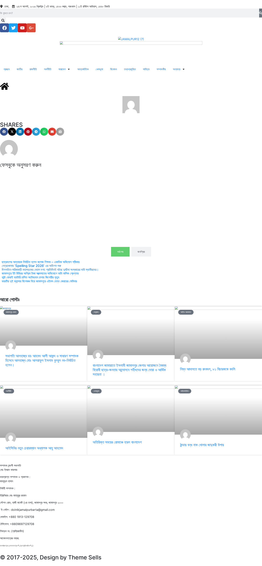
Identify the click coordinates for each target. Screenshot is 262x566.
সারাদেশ (62, 69)
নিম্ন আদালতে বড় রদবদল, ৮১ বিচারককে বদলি (207, 369)
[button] (3, 20)
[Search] (260, 13)
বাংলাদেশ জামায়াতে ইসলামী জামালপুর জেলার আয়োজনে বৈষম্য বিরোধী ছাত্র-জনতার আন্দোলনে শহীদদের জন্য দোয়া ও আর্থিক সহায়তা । (129, 370)
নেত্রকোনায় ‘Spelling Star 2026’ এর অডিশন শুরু (31, 266)
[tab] (120, 252)
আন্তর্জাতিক (83, 69)
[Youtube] (22, 27)
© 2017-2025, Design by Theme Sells (50, 557)
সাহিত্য (146, 69)
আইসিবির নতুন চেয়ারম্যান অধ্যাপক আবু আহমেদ (34, 448)
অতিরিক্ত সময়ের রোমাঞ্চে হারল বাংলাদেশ (117, 442)
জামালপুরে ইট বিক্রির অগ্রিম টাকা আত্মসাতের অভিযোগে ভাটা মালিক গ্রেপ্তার (40, 273)
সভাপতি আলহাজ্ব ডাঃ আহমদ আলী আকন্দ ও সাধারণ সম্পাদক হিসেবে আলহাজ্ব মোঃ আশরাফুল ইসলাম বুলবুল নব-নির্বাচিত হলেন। (41, 360)
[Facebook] (4, 27)
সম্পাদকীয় (161, 69)
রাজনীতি (33, 69)
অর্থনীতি (47, 69)
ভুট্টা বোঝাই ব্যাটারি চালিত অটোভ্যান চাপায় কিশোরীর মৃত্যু (30, 277)
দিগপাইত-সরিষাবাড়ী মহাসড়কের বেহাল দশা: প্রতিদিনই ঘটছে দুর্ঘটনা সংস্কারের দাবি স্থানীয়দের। (50, 270)
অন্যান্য (176, 69)
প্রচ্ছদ (7, 69)
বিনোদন (113, 69)
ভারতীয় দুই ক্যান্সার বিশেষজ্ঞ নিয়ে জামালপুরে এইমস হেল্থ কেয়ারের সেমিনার (39, 281)
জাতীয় (19, 69)
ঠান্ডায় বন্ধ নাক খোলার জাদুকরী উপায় (202, 445)
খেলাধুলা (99, 69)
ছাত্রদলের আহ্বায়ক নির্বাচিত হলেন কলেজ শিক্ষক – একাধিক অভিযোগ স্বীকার (40, 262)
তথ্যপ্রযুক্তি (130, 69)
